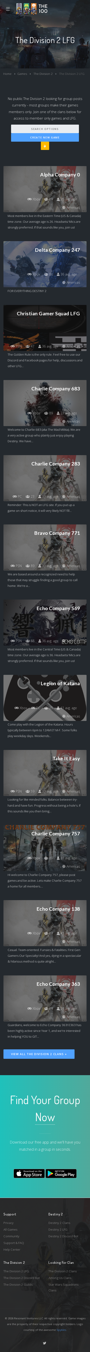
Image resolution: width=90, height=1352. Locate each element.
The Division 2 (43, 74)
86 (50, 274)
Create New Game (45, 137)
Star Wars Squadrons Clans (63, 1287)
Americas (73, 207)
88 (32, 641)
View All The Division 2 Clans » (39, 1054)
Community (11, 1236)
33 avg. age (49, 496)
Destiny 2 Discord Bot (63, 1236)
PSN (18, 346)
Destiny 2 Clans (59, 1223)
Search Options (45, 129)
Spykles (61, 1330)
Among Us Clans (60, 1278)
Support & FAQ (13, 1243)
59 (32, 791)
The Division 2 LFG (16, 1271)
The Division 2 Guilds (18, 1284)
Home (7, 74)
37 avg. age (68, 858)
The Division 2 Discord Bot (21, 1278)
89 (50, 199)
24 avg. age (68, 1008)
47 (32, 346)
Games (22, 74)
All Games (10, 1229)
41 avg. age (68, 708)
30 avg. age (49, 566)
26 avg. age (68, 199)
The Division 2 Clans (62, 1271)
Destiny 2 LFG (57, 1229)
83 (50, 933)
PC (19, 496)
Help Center (11, 1249)
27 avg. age (68, 413)
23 (32, 496)
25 (50, 708)
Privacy (8, 1223)
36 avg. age (68, 274)
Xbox (36, 199)
